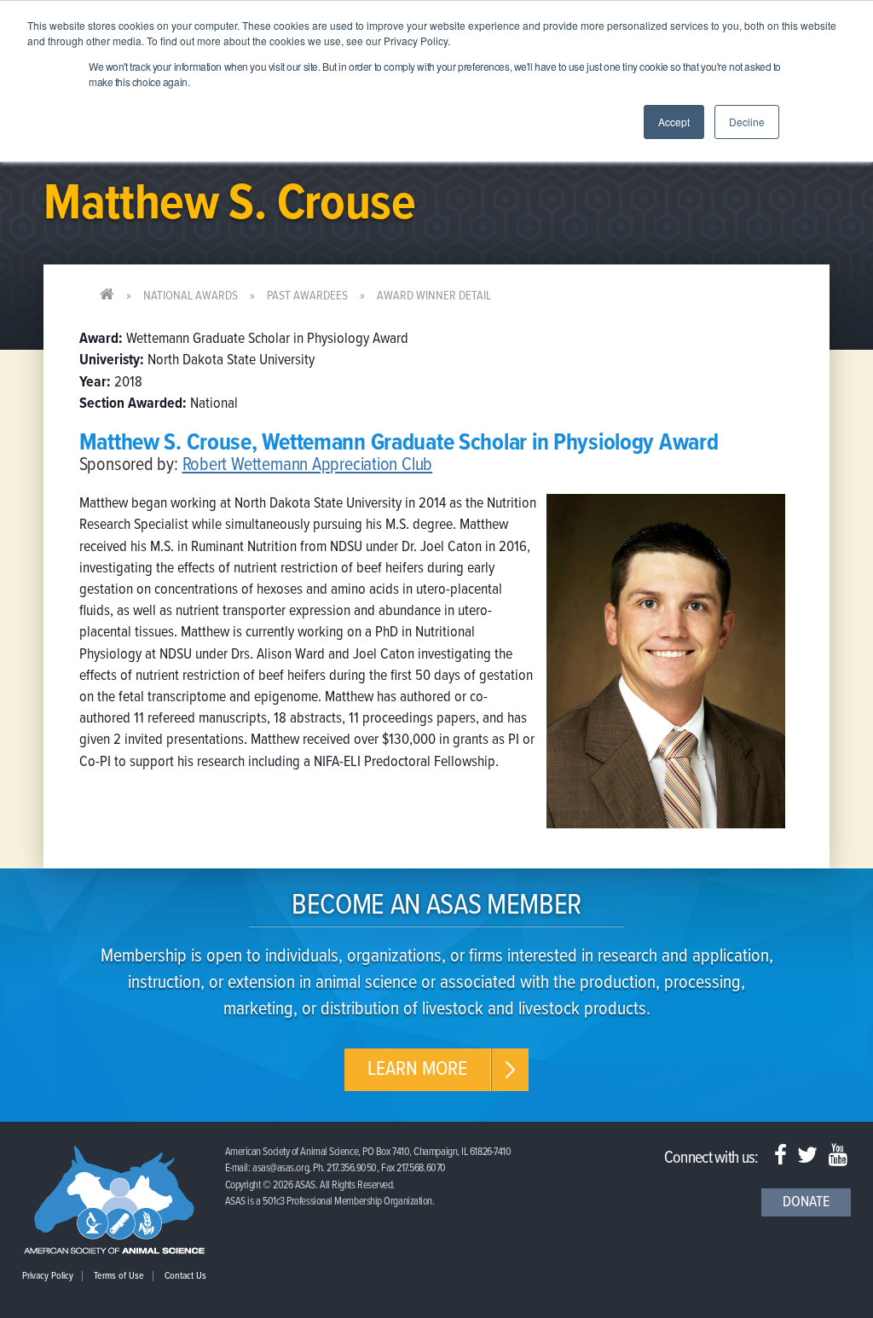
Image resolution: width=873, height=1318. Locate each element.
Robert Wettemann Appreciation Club (307, 465)
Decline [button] (747, 121)
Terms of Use (119, 1276)
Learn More (417, 1069)
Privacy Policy (47, 1276)
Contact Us (185, 1276)
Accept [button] (674, 121)
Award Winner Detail (434, 296)
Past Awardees (307, 296)
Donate (806, 1202)
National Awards (190, 296)
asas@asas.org (280, 1168)
